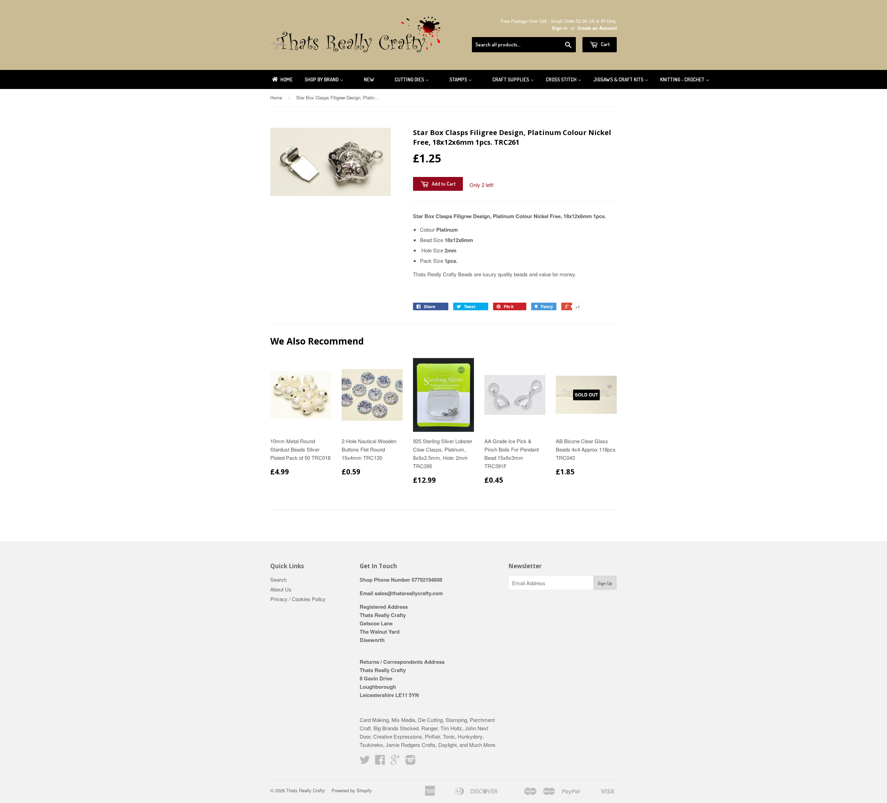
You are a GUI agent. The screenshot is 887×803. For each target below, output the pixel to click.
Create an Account (597, 28)
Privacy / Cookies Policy (298, 599)
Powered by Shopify (352, 790)
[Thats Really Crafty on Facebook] (380, 761)
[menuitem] (282, 79)
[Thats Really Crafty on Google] (395, 761)
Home (276, 97)
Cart (605, 44)
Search (278, 579)
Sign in (560, 28)
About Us (280, 589)
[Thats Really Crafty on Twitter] (365, 761)
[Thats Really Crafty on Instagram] (410, 761)
